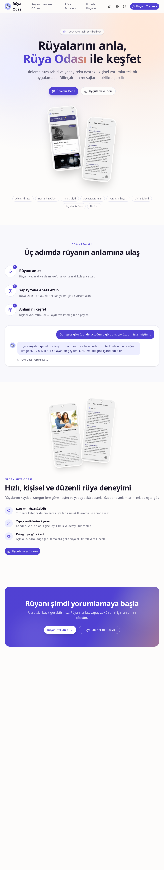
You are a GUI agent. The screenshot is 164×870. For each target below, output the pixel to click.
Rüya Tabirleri (70, 6)
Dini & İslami (142, 198)
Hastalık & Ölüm (47, 198)
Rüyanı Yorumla (146, 6)
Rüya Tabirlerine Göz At (99, 630)
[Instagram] (124, 6)
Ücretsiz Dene (66, 91)
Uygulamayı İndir (100, 91)
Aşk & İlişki (70, 198)
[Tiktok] (109, 6)
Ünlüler (94, 206)
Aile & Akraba (23, 198)
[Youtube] (117, 6)
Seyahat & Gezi (74, 206)
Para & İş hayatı (118, 198)
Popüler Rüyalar (91, 6)
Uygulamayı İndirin (25, 551)
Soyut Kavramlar (92, 198)
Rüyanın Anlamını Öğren (43, 6)
